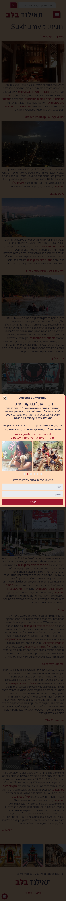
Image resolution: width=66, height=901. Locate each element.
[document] (33, 450)
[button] (4, 398)
